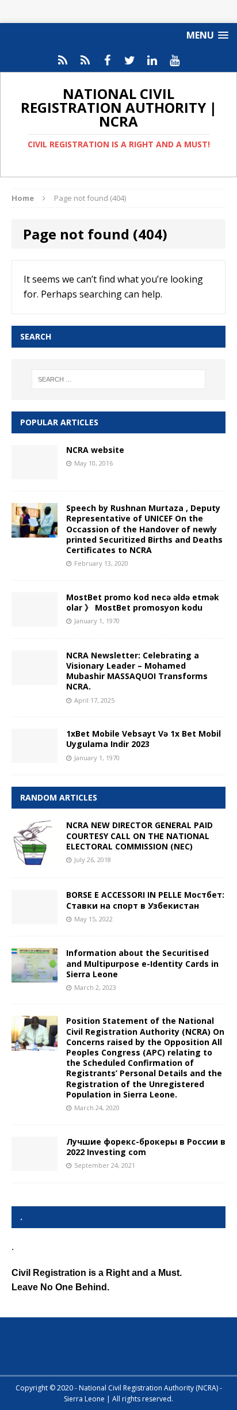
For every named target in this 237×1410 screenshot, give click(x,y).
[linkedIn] (152, 60)
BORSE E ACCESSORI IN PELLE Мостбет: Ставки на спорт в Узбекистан (145, 899)
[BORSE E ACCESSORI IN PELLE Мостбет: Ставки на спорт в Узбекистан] (35, 917)
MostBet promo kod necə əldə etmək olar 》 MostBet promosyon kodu (142, 602)
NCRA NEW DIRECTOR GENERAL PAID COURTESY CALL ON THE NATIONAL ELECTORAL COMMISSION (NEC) (139, 835)
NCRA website (95, 449)
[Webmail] (62, 60)
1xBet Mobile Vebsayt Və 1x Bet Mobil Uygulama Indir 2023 (143, 738)
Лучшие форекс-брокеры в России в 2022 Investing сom (145, 1146)
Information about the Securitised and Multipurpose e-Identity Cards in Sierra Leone (142, 963)
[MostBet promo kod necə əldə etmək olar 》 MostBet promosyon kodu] (35, 619)
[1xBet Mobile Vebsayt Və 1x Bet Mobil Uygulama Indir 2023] (35, 756)
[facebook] (107, 60)
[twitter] (130, 60)
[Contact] (85, 60)
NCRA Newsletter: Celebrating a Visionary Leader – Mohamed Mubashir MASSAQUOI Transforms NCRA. (137, 671)
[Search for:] (118, 379)
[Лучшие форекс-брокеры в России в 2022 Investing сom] (35, 1164)
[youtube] (175, 60)
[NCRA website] (35, 472)
